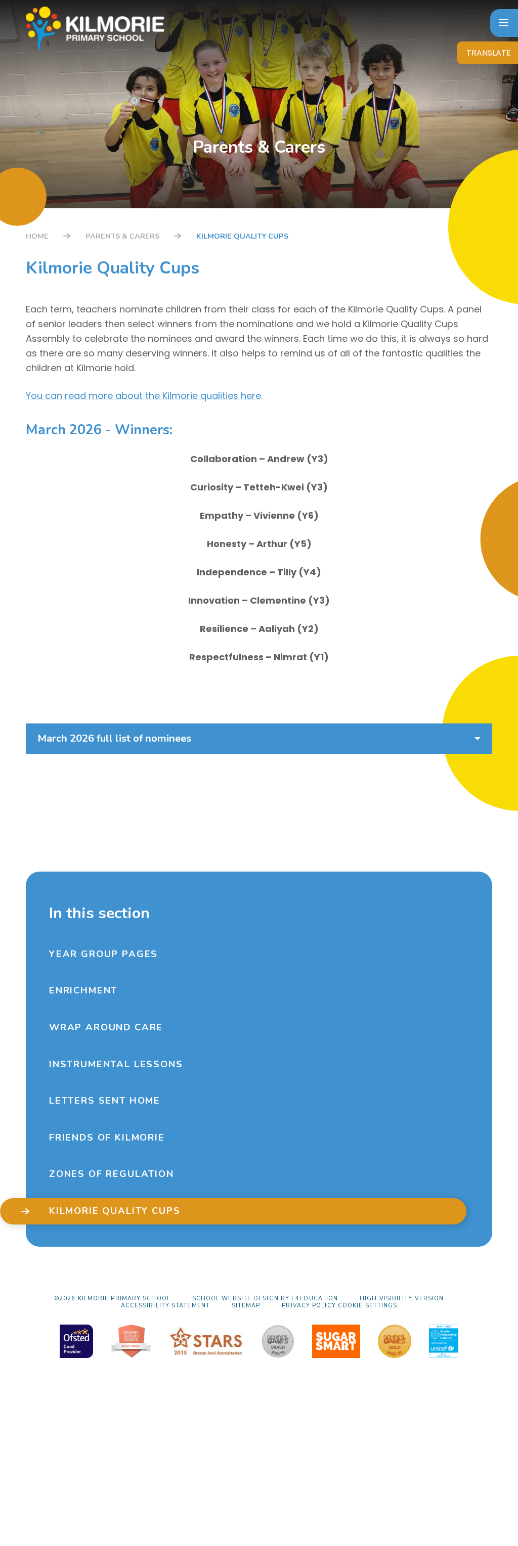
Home (37, 236)
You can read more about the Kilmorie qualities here (143, 395)
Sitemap (246, 1305)
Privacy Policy (308, 1305)
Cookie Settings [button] (368, 1305)
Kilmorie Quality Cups (242, 236)
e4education (314, 1298)
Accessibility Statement (165, 1305)
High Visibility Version (402, 1298)
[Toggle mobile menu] (504, 23)
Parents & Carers (122, 236)
